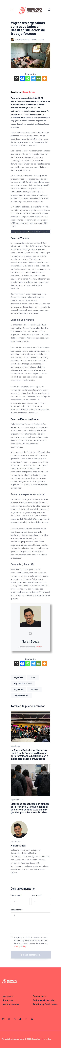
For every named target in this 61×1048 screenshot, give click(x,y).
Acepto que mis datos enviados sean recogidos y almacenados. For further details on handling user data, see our (31, 941)
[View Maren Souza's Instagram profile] (30, 633)
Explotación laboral (22, 683)
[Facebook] (22, 78)
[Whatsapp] (27, 78)
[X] (16, 78)
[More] (44, 78)
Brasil (32, 677)
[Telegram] (33, 78)
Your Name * (16, 895)
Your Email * (36, 895)
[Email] (38, 78)
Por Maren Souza (22, 39)
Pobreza (34, 689)
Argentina (18, 677)
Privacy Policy (20, 946)
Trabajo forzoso (21, 695)
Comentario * (16, 909)
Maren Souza (28, 92)
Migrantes (18, 689)
